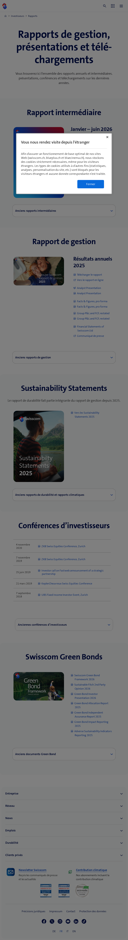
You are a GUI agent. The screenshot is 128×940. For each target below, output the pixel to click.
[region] (64, 163)
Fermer (90, 184)
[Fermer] (107, 137)
